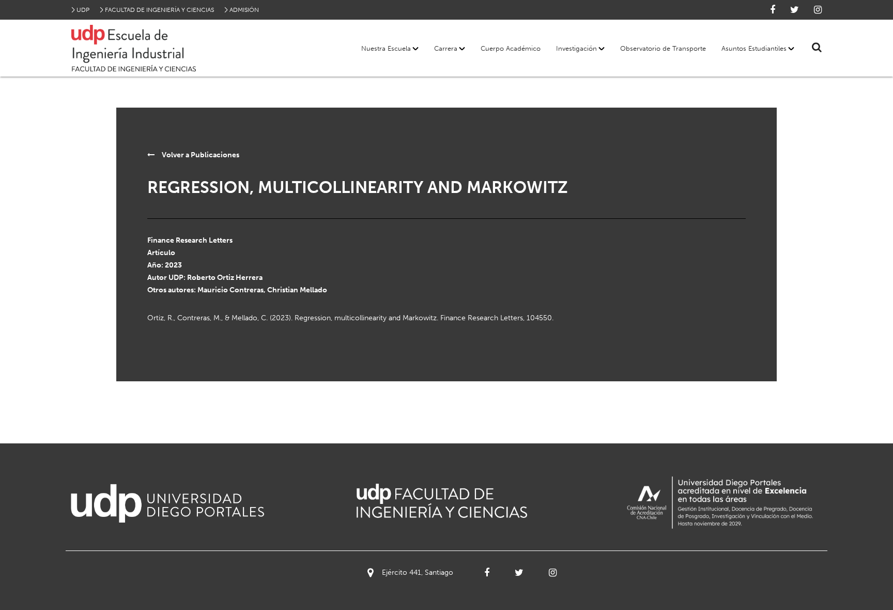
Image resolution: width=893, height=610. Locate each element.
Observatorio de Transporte (663, 48)
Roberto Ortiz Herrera (225, 277)
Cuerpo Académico (511, 48)
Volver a (199, 155)
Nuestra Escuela (386, 48)
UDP (82, 9)
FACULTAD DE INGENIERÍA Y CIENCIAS (159, 9)
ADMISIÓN (244, 9)
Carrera (445, 48)
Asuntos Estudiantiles (754, 48)
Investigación (576, 48)
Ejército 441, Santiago (417, 572)
